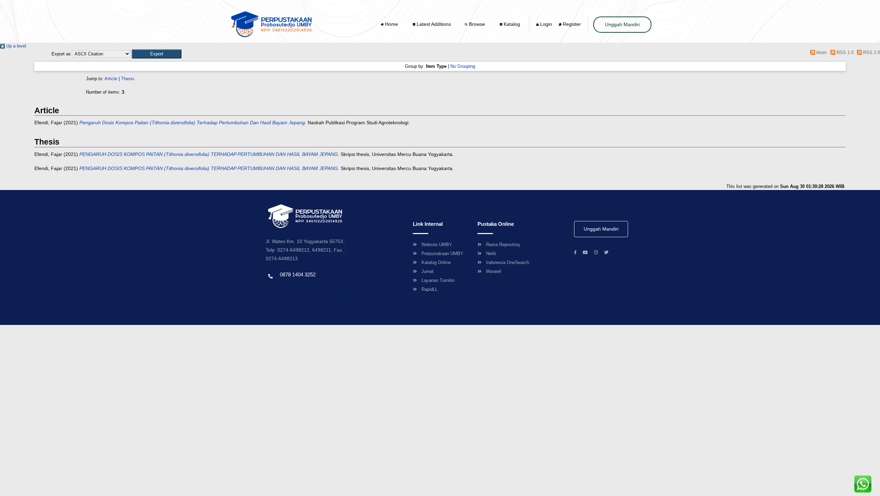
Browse (477, 24)
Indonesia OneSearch (507, 262)
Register (571, 24)
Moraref (493, 271)
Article (110, 78)
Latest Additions (433, 24)
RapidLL (429, 289)
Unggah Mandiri (622, 24)
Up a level (15, 46)
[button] (157, 54)
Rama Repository (503, 244)
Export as (61, 53)
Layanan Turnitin (437, 280)
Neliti (491, 253)
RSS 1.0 (844, 52)
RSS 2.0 (871, 52)
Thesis (127, 78)
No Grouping (462, 66)
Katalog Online (436, 262)
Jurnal (427, 271)
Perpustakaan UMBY (442, 253)
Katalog (511, 24)
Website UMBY (436, 244)
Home (391, 24)
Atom (821, 52)
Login (545, 24)
